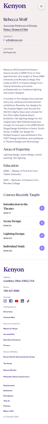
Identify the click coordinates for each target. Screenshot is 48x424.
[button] (41, 6)
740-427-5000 (11, 290)
